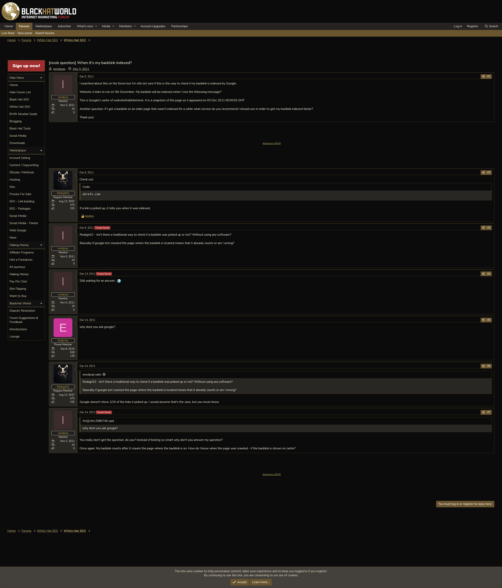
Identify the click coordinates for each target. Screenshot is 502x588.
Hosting (14, 180)
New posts (24, 33)
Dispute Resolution (22, 311)
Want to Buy (18, 296)
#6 (488, 366)
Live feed (8, 33)
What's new (85, 26)
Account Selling (19, 158)
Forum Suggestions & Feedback (23, 320)
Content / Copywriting (24, 165)
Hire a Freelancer (21, 260)
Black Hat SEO (19, 99)
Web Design (17, 230)
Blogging (15, 121)
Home (9, 26)
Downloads (17, 143)
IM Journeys (17, 267)
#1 (488, 76)
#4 (488, 274)
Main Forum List (20, 92)
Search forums (44, 33)
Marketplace (43, 26)
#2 (488, 172)
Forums (24, 26)
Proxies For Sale (20, 194)
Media (106, 26)
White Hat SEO (19, 107)
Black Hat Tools (20, 128)
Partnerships (179, 26)
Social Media (17, 136)
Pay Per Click (18, 281)
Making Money (19, 274)
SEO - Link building (21, 201)
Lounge (14, 336)
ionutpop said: (92, 374)
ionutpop (59, 69)
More (12, 238)
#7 (488, 412)
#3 (488, 228)
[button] (96, 26)
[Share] (483, 76)
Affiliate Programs (21, 252)
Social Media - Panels (23, 223)
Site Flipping (17, 289)
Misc (12, 187)
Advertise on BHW (272, 143)
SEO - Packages (20, 209)
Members (125, 26)
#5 (488, 320)
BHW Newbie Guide (23, 114)
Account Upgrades (153, 26)
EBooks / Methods (21, 172)
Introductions (18, 329)
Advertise (64, 26)
